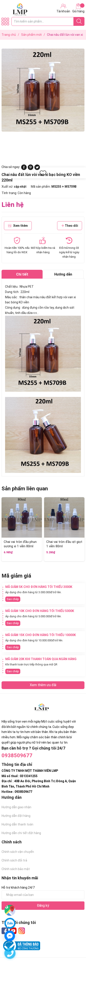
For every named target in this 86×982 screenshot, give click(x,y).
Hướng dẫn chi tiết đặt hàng (21, 833)
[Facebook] (5, 930)
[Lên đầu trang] (74, 961)
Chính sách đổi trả (14, 860)
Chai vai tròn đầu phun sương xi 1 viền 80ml (20, 544)
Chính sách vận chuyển (18, 852)
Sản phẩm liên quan (25, 488)
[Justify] (79, 21)
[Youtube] (13, 930)
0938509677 (17, 755)
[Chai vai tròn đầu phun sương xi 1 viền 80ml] (22, 517)
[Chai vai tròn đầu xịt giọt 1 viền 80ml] (64, 517)
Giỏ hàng (78, 11)
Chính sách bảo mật (16, 869)
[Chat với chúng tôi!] (9, 936)
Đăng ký (43, 905)
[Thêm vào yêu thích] (43, 173)
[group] (43, 90)
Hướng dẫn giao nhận (16, 807)
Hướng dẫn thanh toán (17, 824)
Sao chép (13, 599)
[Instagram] (21, 930)
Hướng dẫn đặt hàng (16, 816)
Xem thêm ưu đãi (43, 685)
